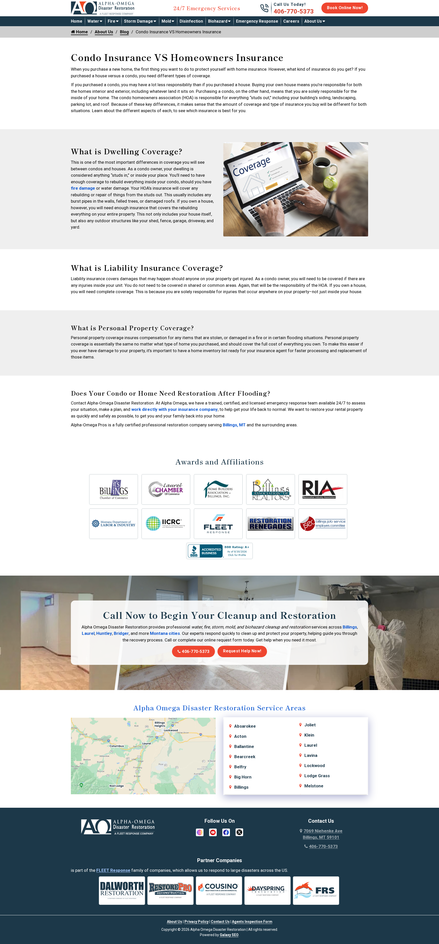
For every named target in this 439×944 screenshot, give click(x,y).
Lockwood (314, 765)
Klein (309, 735)
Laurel (88, 633)
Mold (166, 21)
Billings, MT (234, 424)
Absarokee (245, 726)
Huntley (104, 633)
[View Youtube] (212, 831)
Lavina (310, 755)
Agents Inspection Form (252, 922)
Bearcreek (244, 756)
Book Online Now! (345, 7)
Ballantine (244, 746)
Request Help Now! (242, 651)
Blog (124, 31)
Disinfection (191, 21)
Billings (350, 627)
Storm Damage (138, 21)
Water (93, 21)
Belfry (240, 766)
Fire (111, 21)
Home (76, 21)
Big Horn (243, 777)
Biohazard (217, 21)
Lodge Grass (317, 775)
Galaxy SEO (229, 935)
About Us (313, 21)
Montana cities (165, 633)
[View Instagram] (199, 831)
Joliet (310, 724)
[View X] (239, 831)
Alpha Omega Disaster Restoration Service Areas (219, 707)
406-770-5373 (294, 11)
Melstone (313, 785)
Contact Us (220, 922)
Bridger (121, 633)
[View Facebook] (226, 831)
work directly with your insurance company (174, 409)
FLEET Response (113, 870)
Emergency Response (257, 21)
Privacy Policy (196, 922)
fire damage (83, 188)
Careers (291, 21)
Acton (240, 736)
